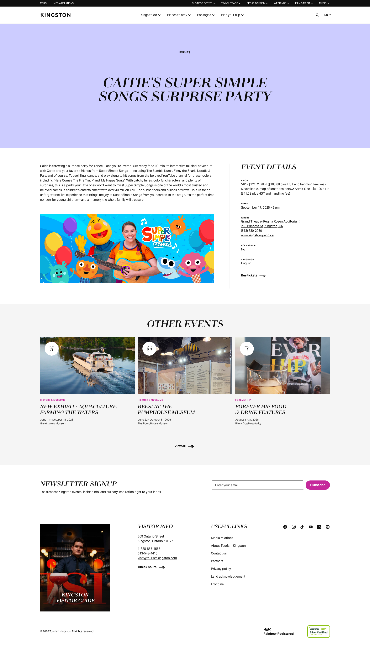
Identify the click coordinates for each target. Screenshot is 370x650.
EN (326, 15)
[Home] (55, 15)
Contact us (219, 553)
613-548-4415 (147, 553)
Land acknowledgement (228, 576)
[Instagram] (293, 527)
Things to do (148, 15)
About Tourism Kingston (228, 546)
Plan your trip (230, 15)
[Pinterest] (327, 527)
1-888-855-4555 (149, 549)
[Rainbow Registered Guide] (278, 631)
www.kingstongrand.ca (257, 235)
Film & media (302, 3)
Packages (204, 15)
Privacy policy (221, 569)
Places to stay (177, 15)
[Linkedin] (319, 527)
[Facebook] (285, 527)
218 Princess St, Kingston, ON (262, 226)
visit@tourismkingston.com (157, 558)
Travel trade (229, 3)
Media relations (64, 3)
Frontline (217, 584)
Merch (44, 3)
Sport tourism (256, 3)
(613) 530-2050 (251, 231)
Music (322, 3)
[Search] (317, 15)
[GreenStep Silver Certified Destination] (318, 631)
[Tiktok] (302, 527)
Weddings (280, 3)
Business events (202, 3)
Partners (217, 561)
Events (184, 52)
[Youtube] (310, 527)
